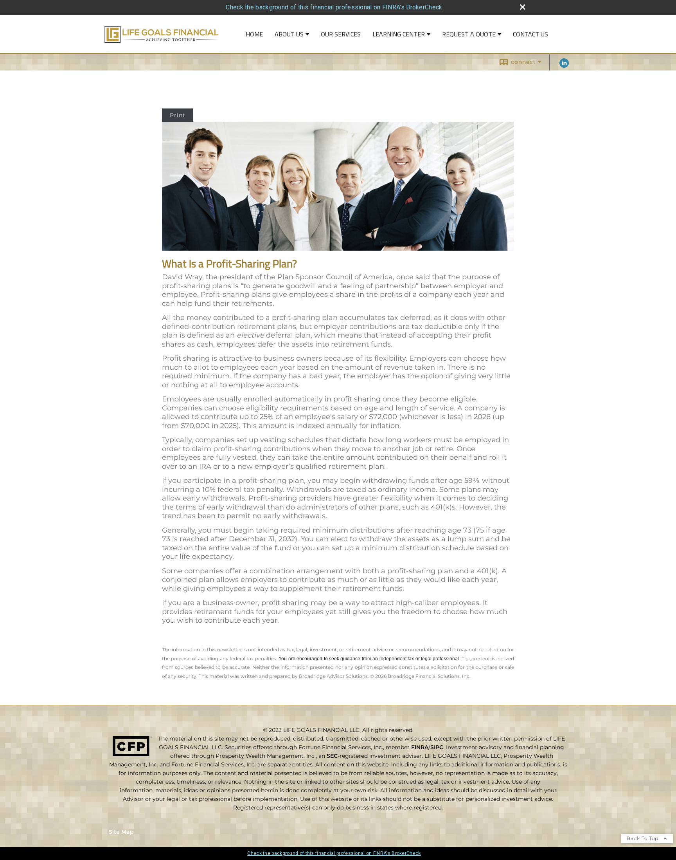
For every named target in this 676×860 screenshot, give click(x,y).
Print (177, 115)
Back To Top (643, 838)
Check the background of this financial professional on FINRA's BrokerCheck (334, 7)
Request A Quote (469, 34)
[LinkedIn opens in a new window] (564, 65)
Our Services (341, 34)
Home (254, 34)
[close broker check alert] (523, 7)
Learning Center (398, 34)
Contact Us (530, 34)
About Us (289, 34)
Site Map (121, 831)
